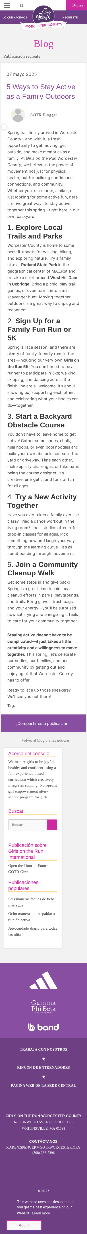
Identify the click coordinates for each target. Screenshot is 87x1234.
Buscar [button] (17, 825)
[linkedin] (39, 1177)
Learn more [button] (41, 1213)
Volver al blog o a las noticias (45, 740)
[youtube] (48, 1177)
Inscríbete (70, 17)
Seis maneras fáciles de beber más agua (32, 902)
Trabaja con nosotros (43, 1049)
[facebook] (58, 1177)
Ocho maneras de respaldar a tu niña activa (31, 916)
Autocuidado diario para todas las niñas (32, 931)
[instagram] (29, 1177)
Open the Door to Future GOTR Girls (28, 868)
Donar (77, 5)
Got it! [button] (24, 1225)
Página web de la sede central (43, 1085)
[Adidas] (43, 980)
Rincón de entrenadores (43, 1067)
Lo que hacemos (15, 17)
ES (21, 5)
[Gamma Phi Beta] (43, 1006)
